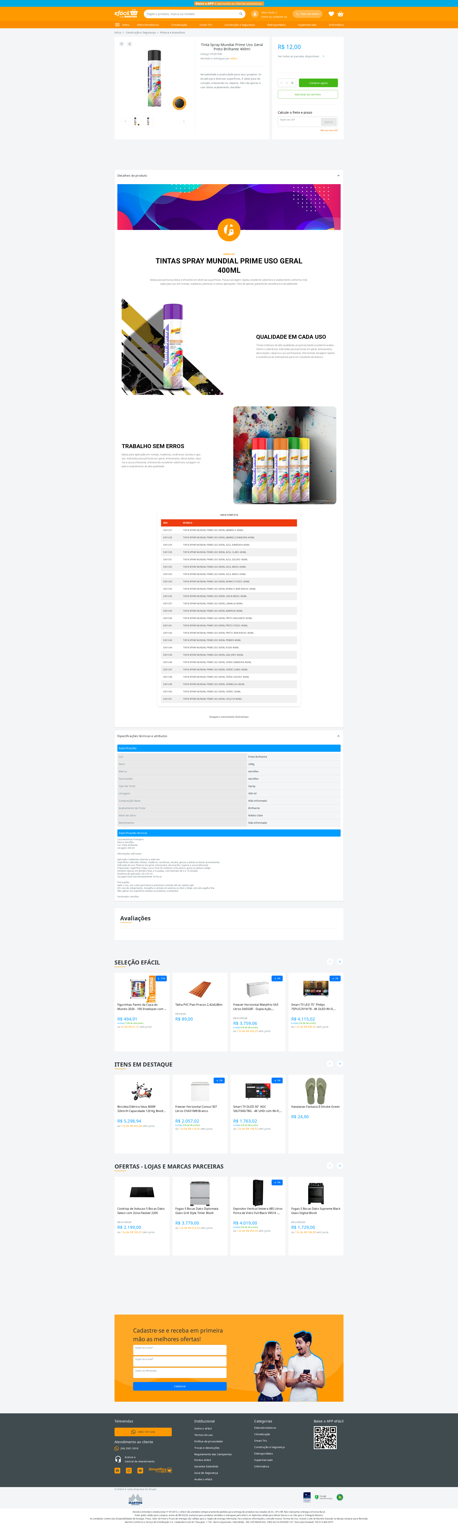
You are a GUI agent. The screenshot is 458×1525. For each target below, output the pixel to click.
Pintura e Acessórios (172, 32)
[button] (229, 175)
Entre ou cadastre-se (274, 16)
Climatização (179, 24)
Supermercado (307, 24)
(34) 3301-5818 (129, 1448)
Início (117, 32)
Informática (336, 24)
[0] (340, 14)
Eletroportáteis (276, 24)
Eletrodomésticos (148, 24)
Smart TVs (205, 24)
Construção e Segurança (240, 24)
